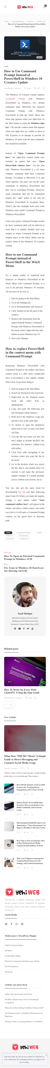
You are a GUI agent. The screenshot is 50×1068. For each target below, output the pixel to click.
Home (7, 21)
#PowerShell (24, 536)
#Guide (39, 532)
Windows (30, 21)
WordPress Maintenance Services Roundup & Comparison (22, 1001)
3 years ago (18, 698)
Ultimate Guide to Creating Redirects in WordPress (24, 1021)
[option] (25, 678)
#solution (10, 539)
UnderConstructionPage (14, 945)
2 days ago (13, 768)
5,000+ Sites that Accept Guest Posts (18, 994)
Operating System (18, 21)
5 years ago (17, 88)
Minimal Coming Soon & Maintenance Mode (22, 961)
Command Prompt (15, 99)
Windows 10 (41, 21)
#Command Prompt (23, 532)
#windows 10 (24, 539)
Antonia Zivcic (9, 698)
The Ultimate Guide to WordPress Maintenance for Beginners (24, 1014)
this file (21, 492)
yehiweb (7, 768)
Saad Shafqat (8, 88)
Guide (6, 66)
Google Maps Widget (13, 956)
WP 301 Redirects (11, 966)
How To (10, 682)
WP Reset (8, 950)
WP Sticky (9, 972)
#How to (9, 536)
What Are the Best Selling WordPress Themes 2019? (24, 1008)
